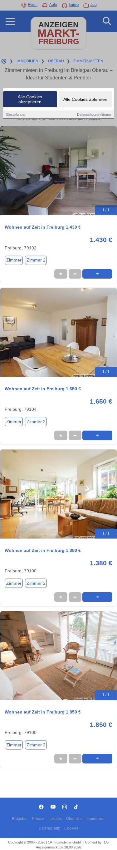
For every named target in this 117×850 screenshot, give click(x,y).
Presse (38, 818)
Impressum (96, 818)
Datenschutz (49, 828)
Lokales (55, 818)
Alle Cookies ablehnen (85, 99)
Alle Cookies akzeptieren (30, 99)
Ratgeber (20, 818)
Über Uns (74, 818)
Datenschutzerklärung (94, 114)
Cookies (71, 828)
